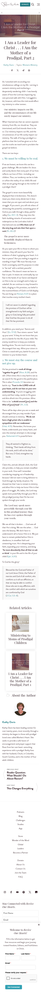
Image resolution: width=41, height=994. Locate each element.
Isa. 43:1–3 (12, 215)
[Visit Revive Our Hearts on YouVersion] (36, 892)
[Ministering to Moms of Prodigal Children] (20, 624)
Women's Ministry (30, 65)
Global (20, 844)
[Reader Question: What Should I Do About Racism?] (2, 13)
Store (20, 836)
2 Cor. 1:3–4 (12, 595)
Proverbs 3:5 (18, 382)
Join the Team (20, 872)
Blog (20, 816)
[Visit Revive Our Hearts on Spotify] (23, 892)
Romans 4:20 (22, 293)
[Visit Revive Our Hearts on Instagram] (4, 892)
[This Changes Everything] (39, 13)
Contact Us (20, 868)
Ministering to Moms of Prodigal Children (20, 639)
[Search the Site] (33, 4)
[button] (38, 4)
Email (5, 919)
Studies (20, 824)
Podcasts (20, 812)
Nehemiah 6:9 (12, 436)
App (20, 828)
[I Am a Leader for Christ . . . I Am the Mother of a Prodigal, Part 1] (20, 662)
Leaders (20, 848)
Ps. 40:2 (10, 231)
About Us (20, 864)
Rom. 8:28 (24, 372)
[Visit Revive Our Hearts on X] (29, 892)
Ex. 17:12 (11, 332)
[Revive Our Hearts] (10, 4)
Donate (25, 4)
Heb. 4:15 (7, 426)
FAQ (20, 876)
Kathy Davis (9, 65)
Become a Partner (20, 852)
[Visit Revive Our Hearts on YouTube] (17, 892)
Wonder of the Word (20, 840)
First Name (8, 913)
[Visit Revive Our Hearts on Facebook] (11, 892)
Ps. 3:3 (24, 404)
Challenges (20, 820)
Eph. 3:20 (11, 556)
